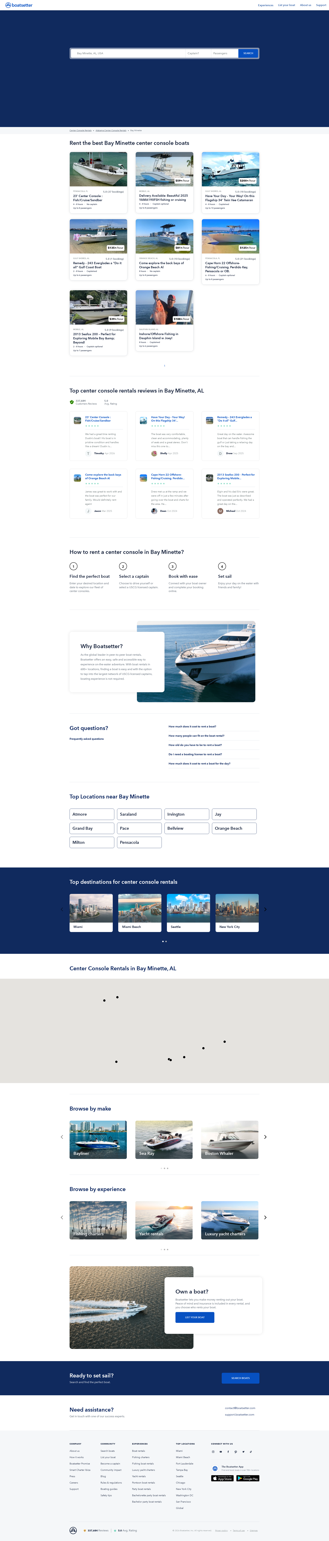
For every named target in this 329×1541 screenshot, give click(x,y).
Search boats (108, 1451)
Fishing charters (140, 1457)
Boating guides (109, 1489)
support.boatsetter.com (239, 1414)
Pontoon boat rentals (143, 1482)
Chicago (180, 1482)
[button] (224, 1041)
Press (72, 1476)
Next (265, 909)
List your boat (286, 5)
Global (180, 1508)
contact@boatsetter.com (240, 1408)
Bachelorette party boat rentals (149, 1495)
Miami (179, 1451)
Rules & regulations (111, 1482)
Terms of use (239, 1530)
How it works (77, 1457)
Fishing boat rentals (143, 1463)
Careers (74, 1482)
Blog (103, 1476)
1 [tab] (163, 941)
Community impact (111, 1470)
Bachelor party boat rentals (147, 1501)
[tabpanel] (91, 913)
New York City (183, 1489)
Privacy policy (221, 1530)
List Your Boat (195, 1317)
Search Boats (240, 1378)
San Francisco (183, 1501)
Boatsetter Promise (80, 1463)
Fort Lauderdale (184, 1463)
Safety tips (106, 1495)
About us (305, 5)
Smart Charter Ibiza (80, 1470)
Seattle (179, 1476)
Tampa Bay (182, 1470)
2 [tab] (166, 941)
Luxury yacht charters (143, 1470)
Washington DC (184, 1495)
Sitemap (254, 1530)
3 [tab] (168, 1168)
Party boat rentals (141, 1489)
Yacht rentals (139, 1476)
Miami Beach (183, 1457)
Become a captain (110, 1463)
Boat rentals (138, 1451)
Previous (61, 909)
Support (321, 5)
